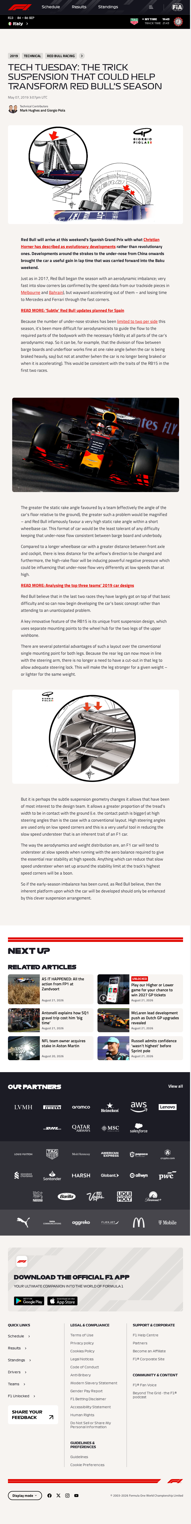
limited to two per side (137, 321)
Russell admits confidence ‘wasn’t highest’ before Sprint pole (154, 1045)
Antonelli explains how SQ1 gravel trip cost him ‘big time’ (65, 1017)
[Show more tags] (82, 56)
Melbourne (30, 292)
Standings (108, 7)
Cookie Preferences (87, 1465)
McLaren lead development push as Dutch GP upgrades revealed (155, 1017)
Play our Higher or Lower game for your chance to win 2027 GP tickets (152, 989)
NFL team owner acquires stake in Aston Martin (64, 1043)
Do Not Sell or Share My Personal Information (90, 1425)
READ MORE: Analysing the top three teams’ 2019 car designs (77, 585)
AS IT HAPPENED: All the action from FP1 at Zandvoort (63, 984)
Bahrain (56, 292)
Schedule (51, 7)
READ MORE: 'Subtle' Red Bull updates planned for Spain (72, 310)
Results (79, 7)
